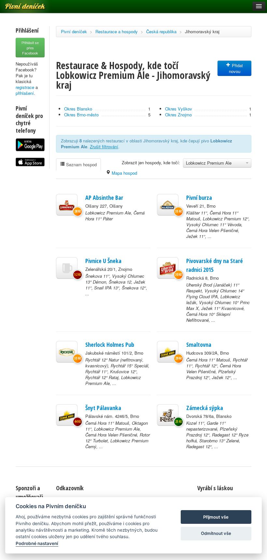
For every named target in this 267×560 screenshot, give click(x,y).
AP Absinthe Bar (104, 197)
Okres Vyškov (178, 109)
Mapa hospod (123, 173)
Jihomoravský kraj (202, 31)
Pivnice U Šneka (103, 261)
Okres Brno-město (81, 114)
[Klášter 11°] (167, 204)
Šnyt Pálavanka (103, 408)
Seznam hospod (81, 164)
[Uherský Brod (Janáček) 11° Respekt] (167, 268)
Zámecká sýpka (204, 408)
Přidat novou (236, 68)
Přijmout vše (216, 517)
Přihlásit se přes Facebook (30, 47)
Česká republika (161, 31)
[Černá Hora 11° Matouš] (167, 351)
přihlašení (25, 93)
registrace (25, 87)
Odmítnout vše (216, 533)
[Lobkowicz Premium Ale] (66, 204)
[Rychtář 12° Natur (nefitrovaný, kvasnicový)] (66, 351)
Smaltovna (198, 344)
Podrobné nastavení (37, 543)
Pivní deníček (74, 31)
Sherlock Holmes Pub (109, 344)
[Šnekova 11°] (66, 268)
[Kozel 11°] (167, 415)
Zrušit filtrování (104, 146)
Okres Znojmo (178, 114)
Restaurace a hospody (116, 31)
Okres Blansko (78, 109)
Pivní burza (199, 197)
